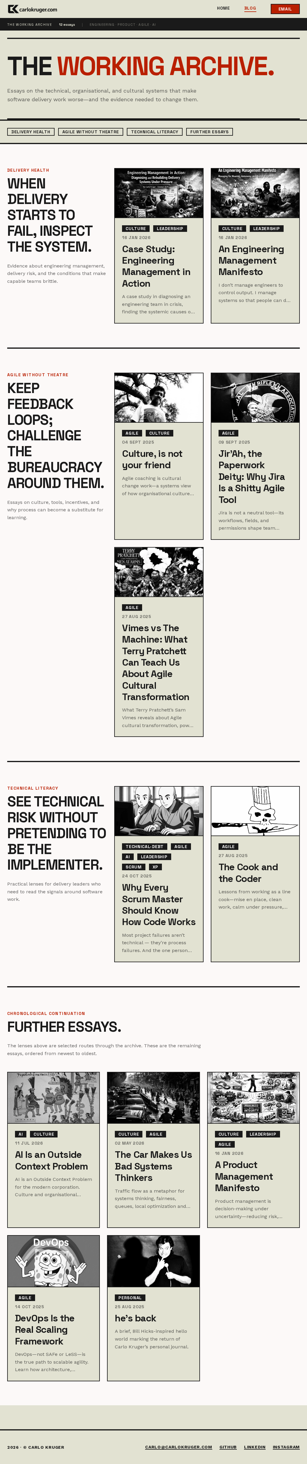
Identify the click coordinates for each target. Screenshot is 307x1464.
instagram (286, 1447)
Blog (250, 8)
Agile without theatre (90, 132)
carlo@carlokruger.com (178, 1447)
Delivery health (30, 132)
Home (223, 8)
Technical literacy (154, 132)
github (228, 1447)
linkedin (255, 1447)
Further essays (209, 132)
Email (285, 9)
